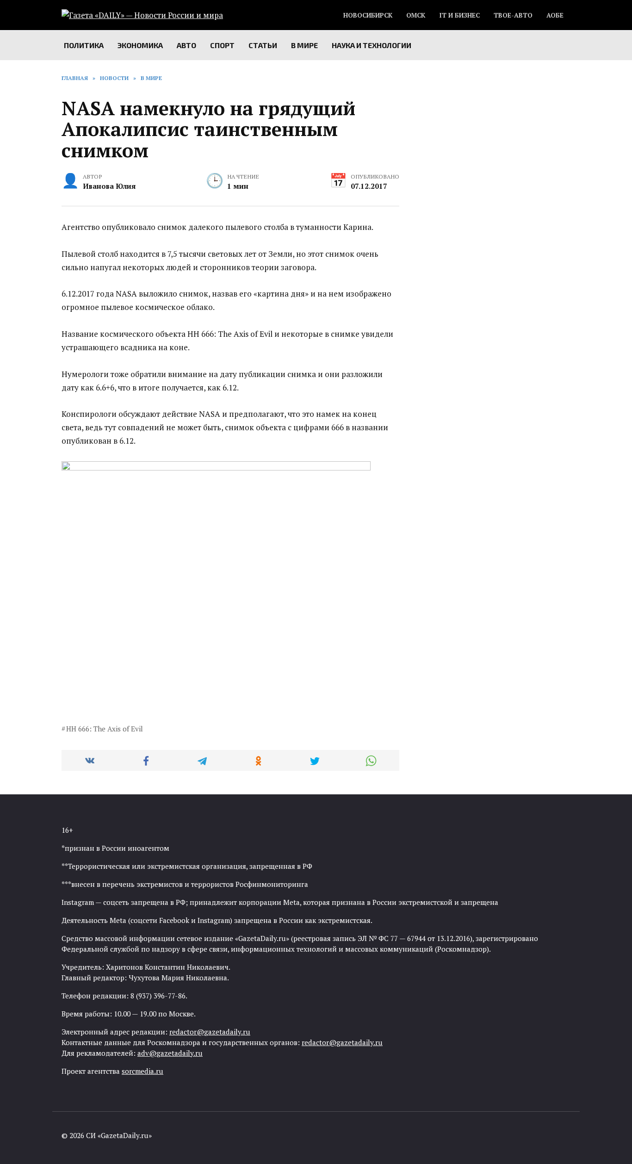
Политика (84, 45)
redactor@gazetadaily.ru (209, 1031)
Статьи (262, 45)
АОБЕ (555, 15)
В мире (304, 45)
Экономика (140, 45)
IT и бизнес (459, 15)
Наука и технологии (371, 45)
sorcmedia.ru (142, 1071)
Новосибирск (367, 15)
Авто (186, 45)
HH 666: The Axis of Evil (104, 728)
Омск (415, 15)
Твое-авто (513, 15)
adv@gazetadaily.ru (170, 1053)
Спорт (222, 45)
